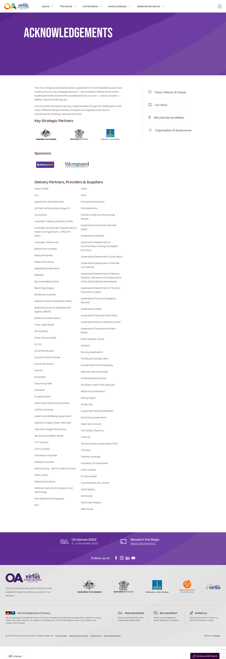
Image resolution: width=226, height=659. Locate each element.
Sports (45, 6)
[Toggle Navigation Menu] (220, 6)
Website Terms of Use (78, 636)
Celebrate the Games (148, 6)
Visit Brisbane (90, 6)
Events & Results (117, 6)
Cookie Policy (96, 636)
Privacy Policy (61, 636)
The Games (66, 6)
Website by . (212, 636)
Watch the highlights (143, 543)
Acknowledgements (112, 636)
